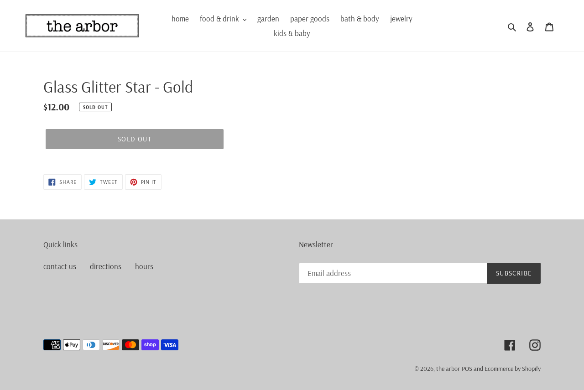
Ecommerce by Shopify (513, 368)
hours (144, 266)
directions (105, 266)
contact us (59, 266)
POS (467, 368)
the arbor (448, 368)
